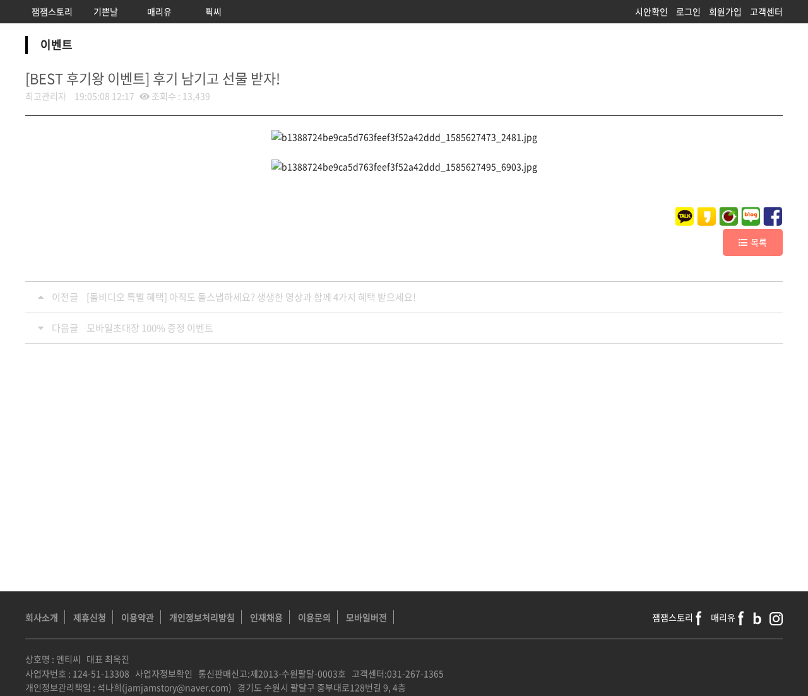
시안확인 (651, 11)
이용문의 (314, 617)
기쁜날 (105, 11)
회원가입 (725, 11)
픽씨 (213, 11)
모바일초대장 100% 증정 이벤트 (149, 328)
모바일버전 (366, 617)
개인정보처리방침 (202, 617)
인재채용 (266, 617)
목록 (759, 242)
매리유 (159, 11)
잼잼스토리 (52, 11)
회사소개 (41, 617)
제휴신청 (89, 617)
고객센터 (766, 11)
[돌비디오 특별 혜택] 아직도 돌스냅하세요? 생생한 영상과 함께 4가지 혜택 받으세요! (251, 297)
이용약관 (137, 617)
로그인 (688, 11)
